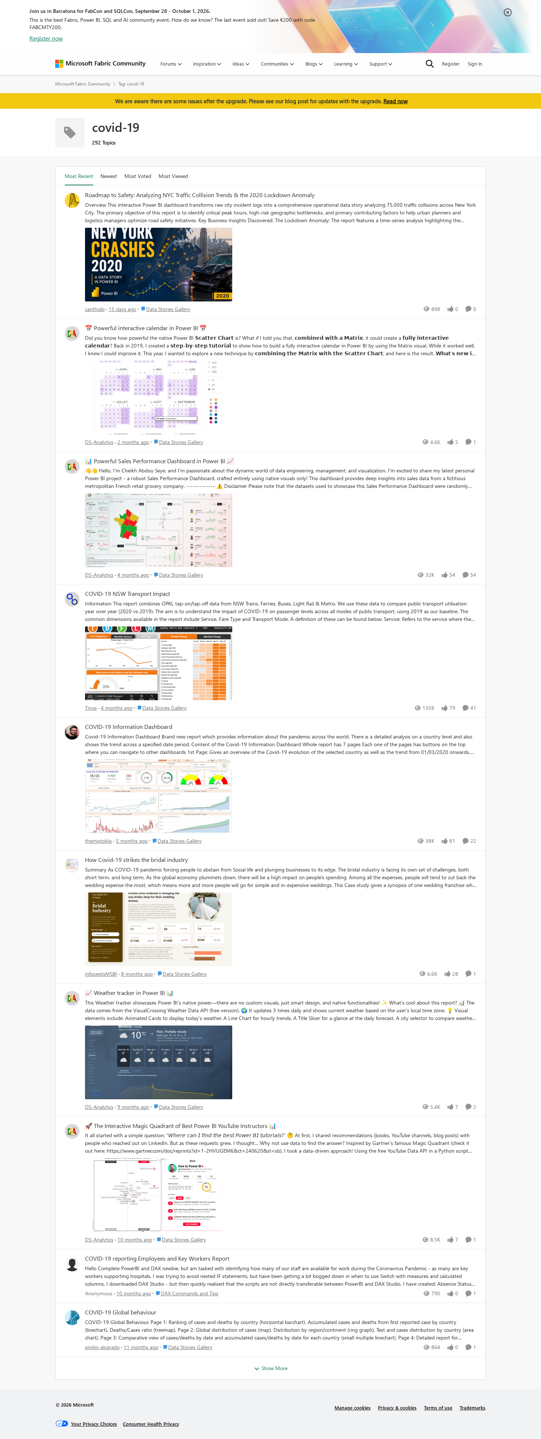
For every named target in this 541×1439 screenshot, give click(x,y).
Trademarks (472, 1407)
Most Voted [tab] (137, 175)
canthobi (95, 308)
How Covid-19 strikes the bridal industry (136, 859)
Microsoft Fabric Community (82, 84)
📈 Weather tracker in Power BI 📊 (129, 992)
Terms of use (438, 1407)
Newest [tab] (108, 175)
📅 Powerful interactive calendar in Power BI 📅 (146, 328)
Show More (274, 1368)
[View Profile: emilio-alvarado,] (72, 1317)
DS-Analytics (99, 442)
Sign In (475, 63)
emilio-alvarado (102, 1347)
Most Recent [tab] (79, 175)
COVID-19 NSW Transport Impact (127, 593)
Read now (395, 101)
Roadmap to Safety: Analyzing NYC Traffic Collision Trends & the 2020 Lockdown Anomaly (200, 195)
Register (451, 63)
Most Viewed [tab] (173, 175)
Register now (46, 38)
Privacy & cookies (397, 1407)
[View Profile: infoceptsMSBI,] (72, 865)
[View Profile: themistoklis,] (72, 732)
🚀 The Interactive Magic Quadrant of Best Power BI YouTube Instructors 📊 (180, 1125)
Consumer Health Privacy (151, 1424)
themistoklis (98, 840)
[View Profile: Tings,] (72, 599)
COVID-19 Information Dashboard (128, 726)
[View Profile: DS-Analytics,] (72, 333)
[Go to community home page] (100, 64)
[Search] (429, 63)
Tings (91, 707)
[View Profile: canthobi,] (72, 200)
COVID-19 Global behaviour (120, 1312)
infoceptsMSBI (101, 973)
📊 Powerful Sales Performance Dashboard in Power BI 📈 (159, 461)
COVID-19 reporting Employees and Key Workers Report (157, 1258)
